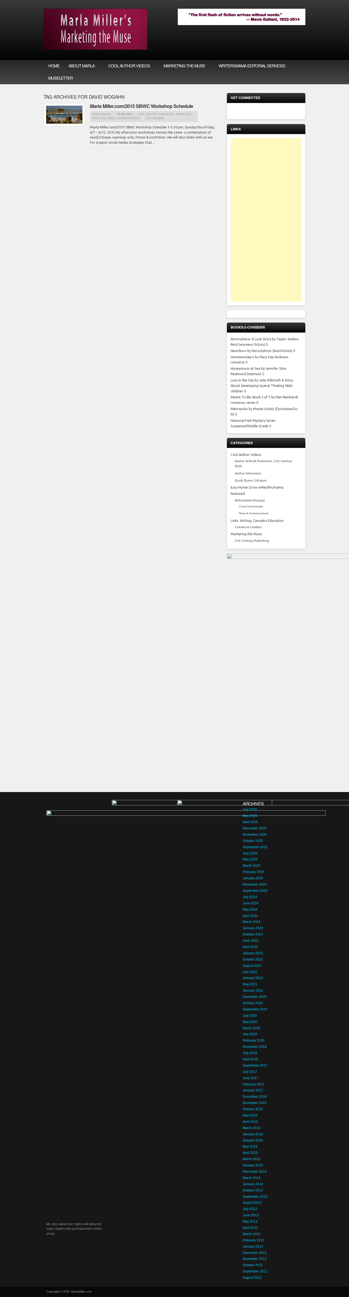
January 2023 (253, 953)
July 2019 (250, 1034)
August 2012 (252, 1278)
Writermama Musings (250, 500)
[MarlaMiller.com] (95, 48)
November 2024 (255, 884)
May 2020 (250, 1022)
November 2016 (255, 1103)
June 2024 (250, 903)
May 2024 (250, 909)
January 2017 (253, 1090)
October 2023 (253, 934)
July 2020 (250, 1016)
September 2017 (255, 1065)
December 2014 (255, 1171)
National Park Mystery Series (253, 420)
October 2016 (253, 1109)
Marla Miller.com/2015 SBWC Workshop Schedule (141, 106)
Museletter (60, 78)
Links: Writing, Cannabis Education (257, 520)
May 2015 (250, 1146)
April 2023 (250, 947)
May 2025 (250, 859)
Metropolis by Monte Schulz (252, 409)
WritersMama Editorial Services (252, 65)
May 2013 (250, 1221)
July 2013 (250, 1209)
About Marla (79, 66)
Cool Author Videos (127, 66)
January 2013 (253, 1246)
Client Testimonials (251, 506)
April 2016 (250, 1122)
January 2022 (253, 978)
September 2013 (255, 1197)
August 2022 (252, 966)
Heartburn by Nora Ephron (251, 351)
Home (53, 65)
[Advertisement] (266, 220)
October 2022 (253, 959)
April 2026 (250, 822)
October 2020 (253, 1003)
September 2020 (255, 1009)
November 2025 (255, 834)
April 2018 (250, 1059)
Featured (238, 493)
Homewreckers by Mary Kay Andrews (259, 357)
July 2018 (250, 1053)
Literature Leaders (248, 527)
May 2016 (250, 1115)
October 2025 (253, 841)
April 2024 (250, 916)
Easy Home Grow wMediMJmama (257, 487)
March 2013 (251, 1234)
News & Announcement (123, 118)
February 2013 (253, 1240)
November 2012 (255, 1259)
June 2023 (250, 941)
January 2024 (253, 928)
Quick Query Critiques (251, 480)
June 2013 (250, 1215)
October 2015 (253, 1140)
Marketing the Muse (182, 66)
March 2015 (251, 1159)
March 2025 (251, 866)
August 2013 (252, 1203)
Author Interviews (248, 473)
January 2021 (253, 990)
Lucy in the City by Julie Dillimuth (256, 380)
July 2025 (250, 853)
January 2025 (253, 878)
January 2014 (253, 1184)
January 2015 (253, 1165)
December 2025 (255, 828)
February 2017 (253, 1084)
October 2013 (253, 1190)
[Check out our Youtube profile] (283, 111)
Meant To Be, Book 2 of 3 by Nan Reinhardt (264, 397)
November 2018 (255, 1047)
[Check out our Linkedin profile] (272, 111)
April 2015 (250, 1153)
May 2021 (250, 984)
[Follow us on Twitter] (260, 111)
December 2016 (255, 1097)
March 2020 (251, 1028)
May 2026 (250, 816)
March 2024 (251, 922)
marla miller (101, 114)
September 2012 (255, 1271)
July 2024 (250, 897)
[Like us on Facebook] (249, 111)
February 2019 (253, 1040)
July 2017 (250, 1072)
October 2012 (253, 1265)
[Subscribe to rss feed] (237, 111)
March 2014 (251, 1178)
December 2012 (255, 1253)
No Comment (155, 118)
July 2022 (250, 972)
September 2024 (255, 891)
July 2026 (250, 809)
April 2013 (250, 1228)
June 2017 (250, 1078)
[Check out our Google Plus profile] (295, 111)
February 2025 (253, 872)
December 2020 (255, 997)
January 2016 (253, 1134)
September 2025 (255, 847)
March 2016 (251, 1128)
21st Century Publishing (156, 114)
